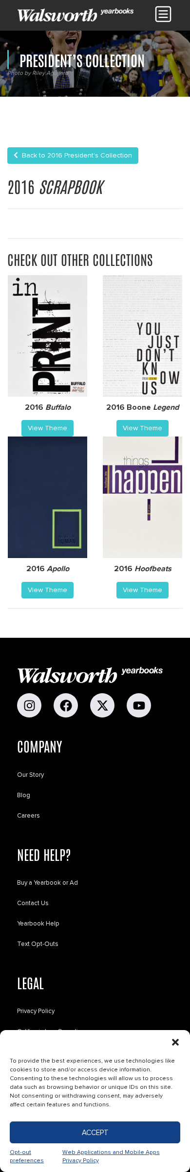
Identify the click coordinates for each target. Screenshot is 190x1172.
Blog (23, 795)
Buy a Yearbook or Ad (47, 883)
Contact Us (33, 903)
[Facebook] (66, 705)
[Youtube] (139, 705)
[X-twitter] (102, 705)
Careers (28, 816)
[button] (175, 1042)
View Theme (47, 428)
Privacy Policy (36, 1011)
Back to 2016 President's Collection (75, 155)
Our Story (30, 775)
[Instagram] (29, 705)
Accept (95, 1132)
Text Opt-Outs (37, 944)
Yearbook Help (38, 923)
